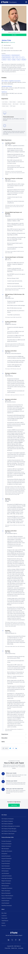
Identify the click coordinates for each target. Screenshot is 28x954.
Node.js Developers (6, 883)
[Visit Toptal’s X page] (12, 940)
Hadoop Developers (6, 868)
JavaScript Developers (7, 876)
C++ (23, 57)
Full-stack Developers (6, 841)
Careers (3, 923)
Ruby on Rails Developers (7, 895)
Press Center (4, 918)
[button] (14, 140)
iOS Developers (5, 871)
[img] (8, 42)
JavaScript (4, 59)
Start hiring (14, 805)
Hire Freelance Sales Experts (8, 833)
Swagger (13, 59)
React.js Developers (6, 893)
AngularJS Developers (7, 858)
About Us (4, 925)
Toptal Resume (5, 920)
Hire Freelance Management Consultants (11, 826)
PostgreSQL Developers (7, 888)
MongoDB (23, 59)
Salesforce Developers (7, 898)
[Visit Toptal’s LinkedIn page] (8, 940)
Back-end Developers (6, 55)
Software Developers (6, 846)
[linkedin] (16, 748)
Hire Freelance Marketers (7, 823)
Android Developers (6, 856)
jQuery (19, 59)
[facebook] (13, 748)
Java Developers (5, 873)
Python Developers (6, 890)
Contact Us (4, 915)
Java (17, 57)
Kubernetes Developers (7, 878)
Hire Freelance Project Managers (9, 828)
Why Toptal (4, 913)
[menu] (26, 2)
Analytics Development (6, 57)
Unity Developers (5, 903)
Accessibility (20, 948)
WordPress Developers (7, 905)
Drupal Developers (6, 863)
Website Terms (14, 948)
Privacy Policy (7, 948)
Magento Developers (6, 880)
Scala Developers (5, 900)
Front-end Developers (6, 843)
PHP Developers (5, 885)
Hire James (14, 34)
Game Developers (6, 866)
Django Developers (6, 861)
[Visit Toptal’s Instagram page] (19, 940)
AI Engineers (4, 853)
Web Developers (5, 848)
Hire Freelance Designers (7, 821)
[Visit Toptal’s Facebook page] (16, 940)
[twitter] (10, 748)
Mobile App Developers (7, 851)
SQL (13, 57)
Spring (9, 59)
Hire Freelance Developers (8, 818)
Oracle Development (15, 55)
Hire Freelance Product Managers (9, 831)
